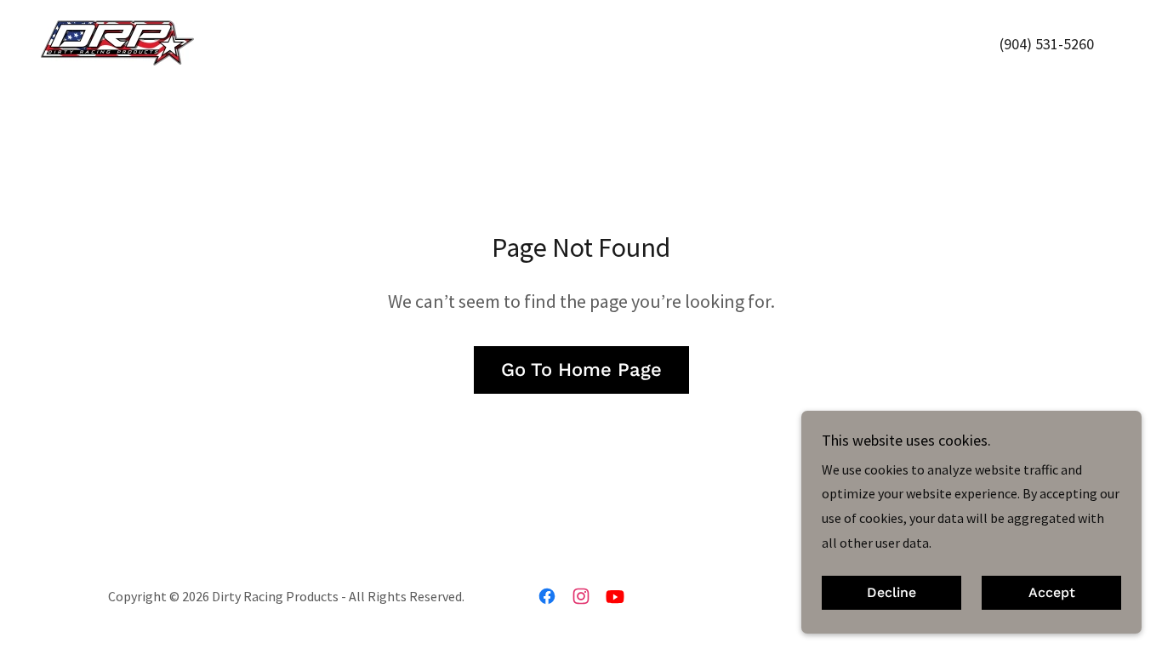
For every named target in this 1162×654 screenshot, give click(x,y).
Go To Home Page (581, 369)
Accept (1051, 593)
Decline (891, 593)
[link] (117, 40)
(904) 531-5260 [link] (1047, 44)
